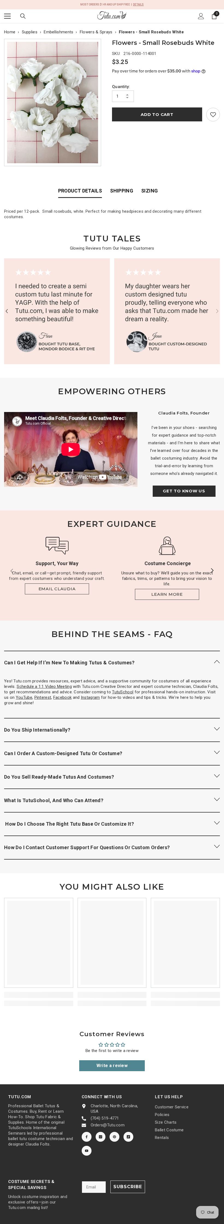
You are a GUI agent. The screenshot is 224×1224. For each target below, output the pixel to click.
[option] (54, 102)
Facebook (62, 697)
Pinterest (42, 697)
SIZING (149, 191)
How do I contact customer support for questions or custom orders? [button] (87, 847)
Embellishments (58, 32)
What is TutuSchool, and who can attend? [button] (53, 800)
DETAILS (138, 4)
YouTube (24, 697)
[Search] (23, 16)
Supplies (29, 32)
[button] (6, 311)
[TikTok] (128, 1137)
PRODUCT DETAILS (80, 191)
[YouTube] (87, 1151)
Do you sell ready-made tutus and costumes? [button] (59, 777)
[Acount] (201, 16)
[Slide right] (212, 570)
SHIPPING (121, 191)
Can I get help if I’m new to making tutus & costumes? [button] (69, 662)
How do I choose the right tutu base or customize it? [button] (69, 824)
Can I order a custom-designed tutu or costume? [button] (63, 753)
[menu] (7, 16)
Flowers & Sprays (96, 32)
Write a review (112, 1065)
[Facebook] (87, 1137)
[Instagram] (100, 1137)
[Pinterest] (114, 1137)
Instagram (90, 697)
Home (9, 32)
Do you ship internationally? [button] (37, 730)
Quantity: (121, 86)
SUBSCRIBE (127, 1186)
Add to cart (157, 114)
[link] (213, 114)
